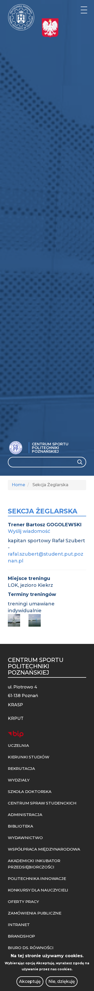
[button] (16, 620)
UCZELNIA (18, 745)
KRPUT (16, 718)
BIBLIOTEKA (20, 826)
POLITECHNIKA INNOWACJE (37, 878)
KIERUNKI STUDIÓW (28, 756)
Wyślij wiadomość (29, 531)
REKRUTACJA (21, 768)
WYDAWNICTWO (25, 837)
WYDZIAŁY (18, 780)
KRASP (15, 704)
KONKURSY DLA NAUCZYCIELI (38, 890)
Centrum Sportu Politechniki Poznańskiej (50, 447)
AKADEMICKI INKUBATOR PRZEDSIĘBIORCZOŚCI (34, 863)
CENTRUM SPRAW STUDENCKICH (42, 803)
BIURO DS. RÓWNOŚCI (30, 947)
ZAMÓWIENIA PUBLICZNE (34, 913)
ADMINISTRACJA (25, 814)
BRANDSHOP (21, 936)
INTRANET (19, 924)
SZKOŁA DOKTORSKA (29, 791)
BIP (16, 734)
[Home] (21, 17)
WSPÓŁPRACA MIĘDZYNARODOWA (44, 849)
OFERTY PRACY (23, 901)
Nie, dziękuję (61, 981)
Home (18, 484)
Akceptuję (30, 981)
